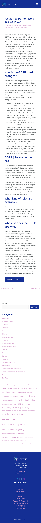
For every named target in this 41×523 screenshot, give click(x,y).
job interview (5, 404)
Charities (5, 328)
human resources (9, 400)
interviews (21, 400)
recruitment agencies (14, 424)
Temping (5, 375)
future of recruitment (19, 392)
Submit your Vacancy (20, 503)
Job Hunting (18, 25)
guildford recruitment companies (14, 396)
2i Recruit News (7, 321)
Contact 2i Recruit (14, 279)
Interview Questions (8, 362)
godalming (29, 392)
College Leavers (7, 337)
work (29, 444)
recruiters (6, 414)
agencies (20, 385)
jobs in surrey (24, 408)
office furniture (26, 410)
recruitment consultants (13, 434)
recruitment (9, 419)
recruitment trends (22, 441)
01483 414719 (20, 471)
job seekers (15, 408)
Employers (5, 340)
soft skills (19, 444)
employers (7, 392)
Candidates (9, 25)
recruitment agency (13, 429)
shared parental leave (9, 444)
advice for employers (9, 385)
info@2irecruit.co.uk (20, 474)
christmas (24, 388)
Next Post (35, 288)
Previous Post (7, 288)
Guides (4, 356)
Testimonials (20, 508)
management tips (6, 410)
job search (27, 404)
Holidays (5, 359)
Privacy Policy (20, 499)
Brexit (30, 385)
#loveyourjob (6, 318)
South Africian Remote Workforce (13, 372)
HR (28, 396)
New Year (18, 410)
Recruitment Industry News (11, 368)
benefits (25, 385)
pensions (32, 410)
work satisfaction (7, 447)
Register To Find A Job (20, 501)
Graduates (5, 353)
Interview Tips (20, 494)
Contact (20, 489)
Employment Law (8, 343)
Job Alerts (20, 496)
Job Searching (6, 408)
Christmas (5, 331)
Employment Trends (9, 346)
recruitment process (8, 441)
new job (14, 410)
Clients (4, 334)
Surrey (24, 444)
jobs (20, 404)
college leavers (32, 388)
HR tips (33, 396)
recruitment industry (10, 437)
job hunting (30, 400)
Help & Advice (20, 491)
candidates (7, 388)
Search (4, 303)
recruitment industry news (26, 437)
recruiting (17, 414)
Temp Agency (20, 506)
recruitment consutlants (31, 434)
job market (13, 404)
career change (16, 388)
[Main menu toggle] (37, 4)
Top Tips (5, 378)
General (4, 350)
